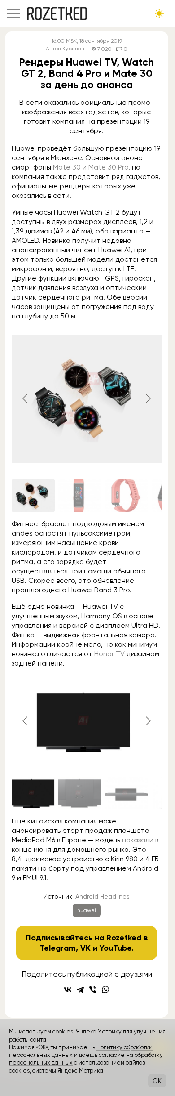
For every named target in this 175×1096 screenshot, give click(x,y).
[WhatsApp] (105, 989)
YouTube (115, 948)
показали (137, 840)
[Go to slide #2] (79, 495)
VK (85, 948)
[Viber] (93, 989)
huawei (86, 910)
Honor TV (110, 653)
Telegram (58, 948)
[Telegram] (80, 989)
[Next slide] (147, 398)
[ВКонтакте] (67, 989)
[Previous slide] (25, 398)
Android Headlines (102, 896)
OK (157, 1080)
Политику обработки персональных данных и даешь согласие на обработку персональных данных (86, 1055)
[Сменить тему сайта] (159, 13)
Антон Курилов (65, 49)
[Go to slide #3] (126, 495)
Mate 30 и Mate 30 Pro (90, 167)
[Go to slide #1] (33, 495)
